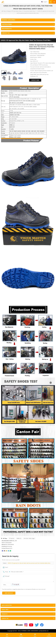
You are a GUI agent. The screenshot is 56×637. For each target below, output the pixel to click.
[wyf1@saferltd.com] (6, 551)
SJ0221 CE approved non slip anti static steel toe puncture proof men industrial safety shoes (29, 563)
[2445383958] (4, 551)
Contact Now (35, 80)
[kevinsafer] (2, 551)
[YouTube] (31, 625)
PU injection (11, 538)
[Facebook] (41, 625)
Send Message (9, 593)
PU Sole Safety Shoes (17, 11)
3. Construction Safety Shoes (29, 11)
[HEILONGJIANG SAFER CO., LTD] (2, 2)
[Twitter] (37, 625)
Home (4, 11)
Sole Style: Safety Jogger (29, 538)
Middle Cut (19, 538)
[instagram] (25, 625)
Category (9, 11)
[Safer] (19, 625)
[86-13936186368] (10, 551)
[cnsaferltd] (8, 551)
